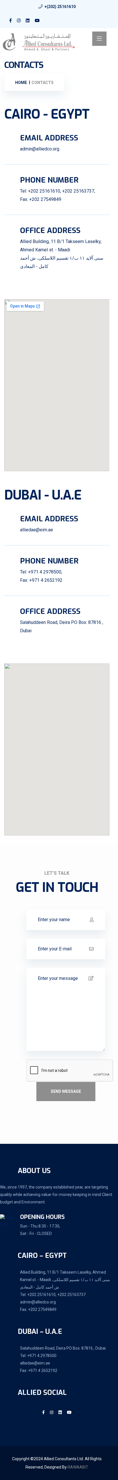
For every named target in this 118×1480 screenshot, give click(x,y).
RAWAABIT (78, 1467)
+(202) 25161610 (60, 6)
